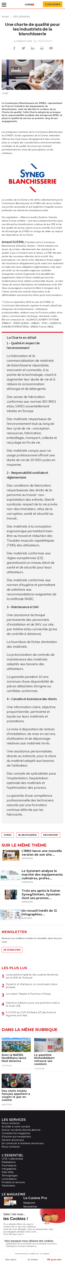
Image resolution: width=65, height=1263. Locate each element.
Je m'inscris (12, 949)
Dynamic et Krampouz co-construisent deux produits (31, 986)
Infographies (9, 1168)
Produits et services (13, 1182)
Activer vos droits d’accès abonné (21, 1129)
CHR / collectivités (21, 16)
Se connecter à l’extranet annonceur (23, 1143)
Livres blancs (9, 1178)
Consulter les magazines (16, 1133)
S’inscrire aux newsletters (16, 1136)
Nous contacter (11, 1123)
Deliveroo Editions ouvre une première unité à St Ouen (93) (33, 1004)
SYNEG (8, 835)
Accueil (5, 16)
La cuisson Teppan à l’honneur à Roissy (28, 993)
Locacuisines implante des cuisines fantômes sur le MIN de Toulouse (32, 976)
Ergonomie (50, 835)
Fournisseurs (9, 1165)
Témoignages (10, 1175)
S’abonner (52, 4)
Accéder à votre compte (16, 1126)
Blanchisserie (27, 835)
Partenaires (8, 1185)
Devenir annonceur (13, 1139)
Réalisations (9, 1162)
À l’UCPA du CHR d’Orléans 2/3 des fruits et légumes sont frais (31, 1014)
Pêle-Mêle (8, 1172)
